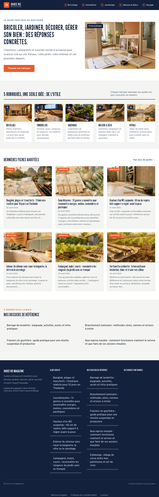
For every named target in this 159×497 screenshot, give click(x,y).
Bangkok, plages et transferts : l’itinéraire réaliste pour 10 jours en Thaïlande (66, 383)
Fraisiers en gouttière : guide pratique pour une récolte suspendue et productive (38, 342)
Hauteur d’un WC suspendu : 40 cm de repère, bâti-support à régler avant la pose (65, 427)
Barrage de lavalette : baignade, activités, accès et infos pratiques (39, 327)
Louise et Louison (12, 388)
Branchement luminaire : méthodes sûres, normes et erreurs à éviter (119, 327)
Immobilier (89, 5)
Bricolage (71, 5)
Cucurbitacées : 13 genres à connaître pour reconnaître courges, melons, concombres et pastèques (66, 405)
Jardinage (108, 5)
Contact (104, 495)
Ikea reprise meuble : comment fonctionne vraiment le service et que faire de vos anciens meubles (120, 342)
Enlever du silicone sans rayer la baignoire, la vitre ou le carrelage (66, 445)
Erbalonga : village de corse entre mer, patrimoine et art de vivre (102, 460)
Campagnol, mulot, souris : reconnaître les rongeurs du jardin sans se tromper (66, 464)
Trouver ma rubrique (19, 68)
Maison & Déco (129, 5)
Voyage (148, 5)
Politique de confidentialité (84, 495)
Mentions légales (59, 495)
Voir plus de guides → (144, 160)
